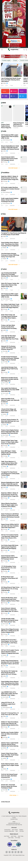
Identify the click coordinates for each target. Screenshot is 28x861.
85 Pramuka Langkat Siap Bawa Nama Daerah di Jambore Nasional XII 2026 (10, 189)
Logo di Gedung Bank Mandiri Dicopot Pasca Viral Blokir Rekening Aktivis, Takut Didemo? (11, 79)
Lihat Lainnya (12, 795)
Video (4, 214)
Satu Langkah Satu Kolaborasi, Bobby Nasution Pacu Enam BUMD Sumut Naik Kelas (10, 389)
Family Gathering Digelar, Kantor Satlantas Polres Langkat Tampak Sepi (10, 765)
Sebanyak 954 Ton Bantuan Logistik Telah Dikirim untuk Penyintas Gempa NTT (8, 347)
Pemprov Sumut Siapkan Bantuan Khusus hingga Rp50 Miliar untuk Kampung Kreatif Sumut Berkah (10, 431)
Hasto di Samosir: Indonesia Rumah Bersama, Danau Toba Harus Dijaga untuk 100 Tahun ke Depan (10, 609)
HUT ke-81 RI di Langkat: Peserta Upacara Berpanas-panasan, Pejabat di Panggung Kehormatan (10, 651)
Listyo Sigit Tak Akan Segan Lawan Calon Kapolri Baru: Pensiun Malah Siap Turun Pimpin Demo (10, 337)
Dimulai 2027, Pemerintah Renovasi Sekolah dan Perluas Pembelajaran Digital (9, 786)
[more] (26, 131)
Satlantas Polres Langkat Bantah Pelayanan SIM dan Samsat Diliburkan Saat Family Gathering (9, 744)
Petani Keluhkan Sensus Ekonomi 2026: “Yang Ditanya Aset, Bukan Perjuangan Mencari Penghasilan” (10, 244)
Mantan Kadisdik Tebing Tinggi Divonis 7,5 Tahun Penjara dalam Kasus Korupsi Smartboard (9, 442)
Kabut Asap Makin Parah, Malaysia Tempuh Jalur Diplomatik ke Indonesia (10, 400)
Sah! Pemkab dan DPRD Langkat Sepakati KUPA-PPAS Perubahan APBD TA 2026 (9, 136)
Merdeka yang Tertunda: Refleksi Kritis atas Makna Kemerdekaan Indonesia (10, 734)
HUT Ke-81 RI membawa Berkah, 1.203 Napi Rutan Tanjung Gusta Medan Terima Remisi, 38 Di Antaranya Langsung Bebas (10, 536)
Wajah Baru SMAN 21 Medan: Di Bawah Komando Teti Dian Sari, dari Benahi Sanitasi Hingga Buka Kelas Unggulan (10, 178)
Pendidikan (5, 173)
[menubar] (2, 49)
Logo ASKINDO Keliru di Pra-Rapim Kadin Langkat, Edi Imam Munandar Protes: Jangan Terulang (9, 693)
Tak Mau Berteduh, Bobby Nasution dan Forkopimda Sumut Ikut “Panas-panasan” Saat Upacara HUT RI (9, 620)
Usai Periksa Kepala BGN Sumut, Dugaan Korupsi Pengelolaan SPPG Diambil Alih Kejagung (9, 547)
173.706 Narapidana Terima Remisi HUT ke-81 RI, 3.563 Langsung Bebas (8, 568)
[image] (24, 137)
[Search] (24, 49)
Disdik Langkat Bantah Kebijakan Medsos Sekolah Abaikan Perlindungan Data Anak (9, 200)
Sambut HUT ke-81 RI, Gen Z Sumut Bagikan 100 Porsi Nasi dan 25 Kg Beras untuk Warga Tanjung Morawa (9, 641)
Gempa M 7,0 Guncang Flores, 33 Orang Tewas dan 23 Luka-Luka (10, 713)
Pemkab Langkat (6, 60)
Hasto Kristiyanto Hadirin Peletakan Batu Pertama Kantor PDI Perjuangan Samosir (9, 158)
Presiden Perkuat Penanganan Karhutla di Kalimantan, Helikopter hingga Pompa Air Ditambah (10, 358)
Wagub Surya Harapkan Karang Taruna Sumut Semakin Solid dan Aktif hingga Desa (9, 379)
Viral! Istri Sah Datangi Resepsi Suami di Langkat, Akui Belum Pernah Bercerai (9, 776)
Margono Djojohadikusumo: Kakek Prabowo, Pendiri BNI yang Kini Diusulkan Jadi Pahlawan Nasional (10, 147)
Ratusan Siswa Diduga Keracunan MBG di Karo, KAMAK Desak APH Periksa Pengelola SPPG (10, 630)
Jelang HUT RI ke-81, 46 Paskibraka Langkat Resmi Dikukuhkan (8, 704)
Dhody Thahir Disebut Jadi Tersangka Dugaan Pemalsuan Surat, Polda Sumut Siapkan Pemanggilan (9, 316)
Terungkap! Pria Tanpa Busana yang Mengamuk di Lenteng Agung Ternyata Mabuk (13, 233)
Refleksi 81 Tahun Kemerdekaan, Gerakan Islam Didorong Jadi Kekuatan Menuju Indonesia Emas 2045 (10, 723)
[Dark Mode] (26, 49)
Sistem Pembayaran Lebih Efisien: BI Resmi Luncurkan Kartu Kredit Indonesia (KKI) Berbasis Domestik (10, 515)
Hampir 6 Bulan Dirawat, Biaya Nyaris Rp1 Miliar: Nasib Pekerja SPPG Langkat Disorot (9, 755)
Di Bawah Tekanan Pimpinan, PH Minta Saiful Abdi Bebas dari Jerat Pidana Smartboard (10, 421)
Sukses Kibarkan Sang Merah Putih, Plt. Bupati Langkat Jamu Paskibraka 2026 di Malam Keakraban (9, 505)
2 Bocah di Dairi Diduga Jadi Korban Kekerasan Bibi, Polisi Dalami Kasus (9, 410)
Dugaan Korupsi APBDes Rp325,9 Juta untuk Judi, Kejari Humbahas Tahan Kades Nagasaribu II (10, 526)
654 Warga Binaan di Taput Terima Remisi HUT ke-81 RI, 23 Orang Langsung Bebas (10, 588)
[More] (21, 85)
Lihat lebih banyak (13, 168)
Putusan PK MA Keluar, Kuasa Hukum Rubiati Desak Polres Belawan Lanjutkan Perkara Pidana (10, 599)
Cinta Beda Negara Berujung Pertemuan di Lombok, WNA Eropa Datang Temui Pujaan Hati (10, 255)
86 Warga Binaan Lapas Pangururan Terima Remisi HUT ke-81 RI (9, 578)
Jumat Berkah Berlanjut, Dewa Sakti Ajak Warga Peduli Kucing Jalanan (9, 368)
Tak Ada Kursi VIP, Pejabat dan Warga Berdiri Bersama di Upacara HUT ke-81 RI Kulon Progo (9, 672)
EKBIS (4, 103)
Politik (4, 131)
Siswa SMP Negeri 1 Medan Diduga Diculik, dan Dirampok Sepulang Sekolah (9, 452)
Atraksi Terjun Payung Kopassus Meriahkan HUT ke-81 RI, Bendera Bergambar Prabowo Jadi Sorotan (10, 662)
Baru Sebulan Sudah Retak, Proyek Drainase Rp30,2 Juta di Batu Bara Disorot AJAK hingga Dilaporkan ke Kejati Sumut (10, 306)
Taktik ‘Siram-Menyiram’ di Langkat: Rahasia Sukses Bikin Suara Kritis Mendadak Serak (9, 463)
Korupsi (15, 60)
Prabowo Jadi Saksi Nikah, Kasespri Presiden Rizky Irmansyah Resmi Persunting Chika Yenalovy (8, 327)
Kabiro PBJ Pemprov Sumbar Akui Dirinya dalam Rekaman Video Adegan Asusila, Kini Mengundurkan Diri (10, 285)
